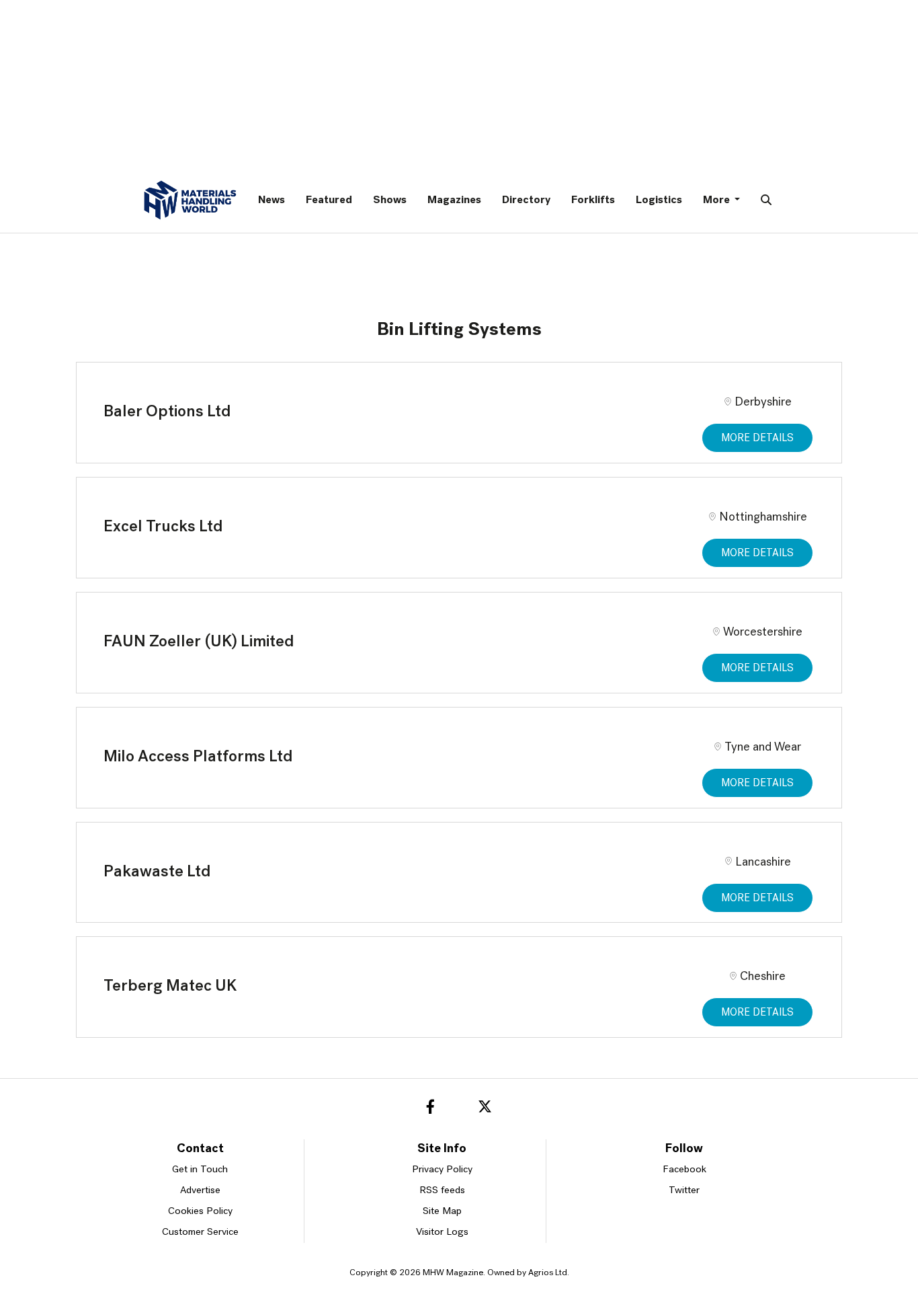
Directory (526, 200)
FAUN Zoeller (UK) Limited (198, 642)
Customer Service (200, 1232)
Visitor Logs (442, 1232)
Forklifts (593, 200)
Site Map (442, 1212)
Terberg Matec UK (170, 987)
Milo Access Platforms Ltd (198, 757)
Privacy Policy (442, 1170)
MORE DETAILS (757, 438)
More (717, 200)
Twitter (684, 1191)
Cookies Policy (200, 1212)
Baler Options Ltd (167, 412)
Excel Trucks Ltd (163, 527)
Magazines (454, 200)
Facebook (684, 1170)
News (271, 200)
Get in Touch (200, 1170)
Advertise (200, 1191)
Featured (329, 200)
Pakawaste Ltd (157, 872)
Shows (390, 200)
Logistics (659, 200)
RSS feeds (442, 1191)
